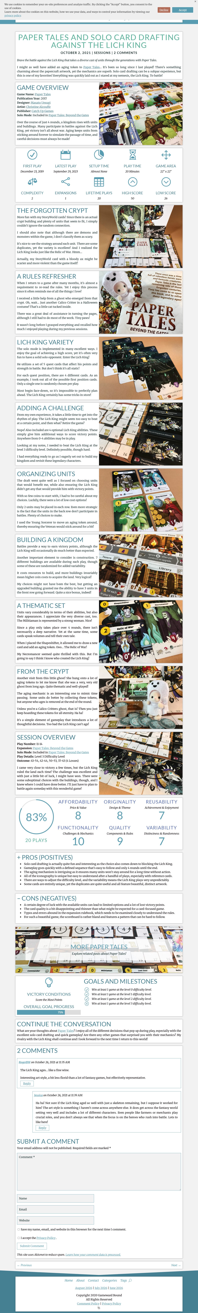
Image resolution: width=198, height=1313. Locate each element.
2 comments (125, 53)
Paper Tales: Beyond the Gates (69, 115)
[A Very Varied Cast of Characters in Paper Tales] (141, 144)
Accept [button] (183, 9)
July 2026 (101, 1288)
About (80, 1280)
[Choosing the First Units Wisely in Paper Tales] (141, 530)
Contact (93, 1280)
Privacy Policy (46, 1238)
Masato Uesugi (41, 102)
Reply (27, 1083)
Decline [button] (163, 9)
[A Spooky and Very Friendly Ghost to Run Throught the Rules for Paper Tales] (141, 333)
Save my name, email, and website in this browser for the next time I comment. (73, 1229)
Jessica (38, 1095)
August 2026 (83, 1288)
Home (69, 1280)
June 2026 (116, 1288)
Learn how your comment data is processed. (93, 1254)
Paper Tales (91, 67)
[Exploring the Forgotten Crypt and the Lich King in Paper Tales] (141, 267)
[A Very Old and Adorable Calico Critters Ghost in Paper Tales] (141, 728)
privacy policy (12, 15)
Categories (109, 1280)
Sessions (102, 53)
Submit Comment (32, 1246)
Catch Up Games (43, 111)
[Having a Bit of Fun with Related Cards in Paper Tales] (141, 662)
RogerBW (24, 1062)
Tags (123, 1280)
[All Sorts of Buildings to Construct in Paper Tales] (141, 596)
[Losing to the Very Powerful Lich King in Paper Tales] (141, 793)
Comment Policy (88, 1303)
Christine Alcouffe (38, 107)
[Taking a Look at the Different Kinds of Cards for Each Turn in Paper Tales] (141, 398)
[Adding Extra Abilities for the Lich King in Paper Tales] (141, 464)
